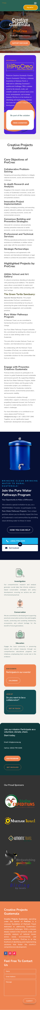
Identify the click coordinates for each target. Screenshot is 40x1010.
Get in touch (14, 708)
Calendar (13, 681)
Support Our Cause (20, 43)
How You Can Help (20, 530)
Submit (29, 1001)
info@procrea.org (15, 742)
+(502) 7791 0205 (17, 541)
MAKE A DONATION (20, 123)
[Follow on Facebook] (5, 953)
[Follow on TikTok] (14, 953)
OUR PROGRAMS (12, 758)
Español (30, 7)
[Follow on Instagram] (10, 953)
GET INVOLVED (13, 767)
